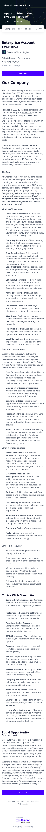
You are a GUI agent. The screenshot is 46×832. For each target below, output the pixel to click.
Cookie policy (28, 827)
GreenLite (27, 112)
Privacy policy (17, 827)
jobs (20, 28)
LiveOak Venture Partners (18, 5)
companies (10, 28)
